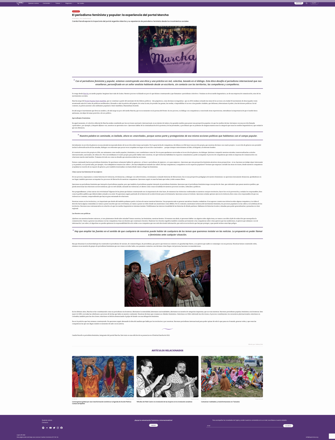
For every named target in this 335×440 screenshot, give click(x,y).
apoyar (153, 425)
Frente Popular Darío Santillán (95, 101)
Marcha (86, 93)
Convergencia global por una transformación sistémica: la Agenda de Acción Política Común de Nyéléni (101, 403)
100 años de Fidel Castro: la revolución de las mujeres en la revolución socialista (164, 402)
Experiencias (130, 399)
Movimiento (76, 11)
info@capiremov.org (312, 437)
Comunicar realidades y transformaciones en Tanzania (220, 402)
